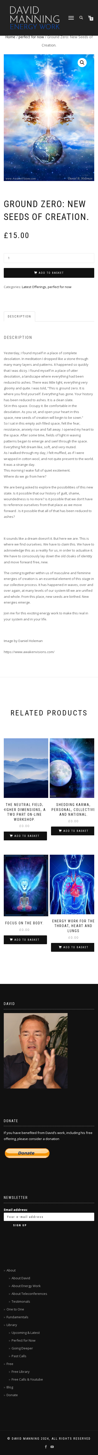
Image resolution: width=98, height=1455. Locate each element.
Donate (12, 1395)
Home (10, 36)
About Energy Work (26, 1286)
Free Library (21, 1371)
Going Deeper (22, 1348)
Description (19, 316)
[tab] (20, 316)
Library (12, 1325)
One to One (15, 1309)
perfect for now (31, 36)
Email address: (16, 1209)
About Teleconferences (29, 1293)
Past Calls (19, 1356)
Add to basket (51, 273)
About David (21, 1278)
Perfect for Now (23, 1340)
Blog (10, 1387)
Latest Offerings (34, 287)
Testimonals (21, 1301)
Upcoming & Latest (26, 1332)
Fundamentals (17, 1317)
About (11, 1270)
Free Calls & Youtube (27, 1379)
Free (10, 1363)
